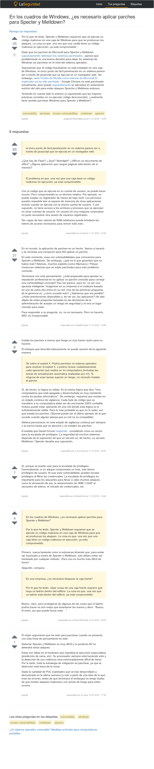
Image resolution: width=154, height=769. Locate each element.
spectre (99, 113)
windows (45, 113)
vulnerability (30, 113)
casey (86, 694)
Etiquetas (136, 4)
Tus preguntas (116, 4)
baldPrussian (83, 325)
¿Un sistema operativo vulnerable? (30, 729)
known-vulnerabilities (65, 113)
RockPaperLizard (80, 118)
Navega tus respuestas (23, 31)
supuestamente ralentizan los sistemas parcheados (52, 55)
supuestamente (61, 84)
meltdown (86, 113)
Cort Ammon (83, 450)
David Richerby (81, 619)
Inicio (99, 4)
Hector (85, 233)
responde (62, 430)
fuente (25, 118)
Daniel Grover (82, 495)
